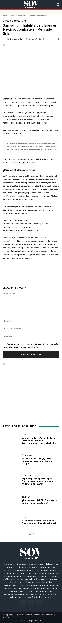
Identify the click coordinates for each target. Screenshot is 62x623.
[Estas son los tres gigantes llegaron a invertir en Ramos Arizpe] (11, 459)
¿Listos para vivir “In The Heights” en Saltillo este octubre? (40, 501)
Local (24, 435)
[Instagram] (31, 602)
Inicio (5, 16)
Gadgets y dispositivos (38, 16)
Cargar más (30, 534)
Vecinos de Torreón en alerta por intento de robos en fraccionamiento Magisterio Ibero (40, 441)
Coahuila (26, 497)
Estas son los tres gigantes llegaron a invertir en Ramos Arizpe (37, 461)
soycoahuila (16, 39)
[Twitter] (39, 602)
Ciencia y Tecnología (18, 16)
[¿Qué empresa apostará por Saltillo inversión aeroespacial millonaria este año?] (11, 480)
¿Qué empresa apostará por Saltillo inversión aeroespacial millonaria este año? (38, 481)
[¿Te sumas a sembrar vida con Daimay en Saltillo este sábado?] (11, 520)
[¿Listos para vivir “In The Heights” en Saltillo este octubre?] (11, 500)
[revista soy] (31, 48)
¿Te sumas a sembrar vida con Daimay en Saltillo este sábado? (39, 522)
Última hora (27, 455)
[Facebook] (23, 602)
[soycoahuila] (5, 39)
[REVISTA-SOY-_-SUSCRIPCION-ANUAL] (31, 390)
